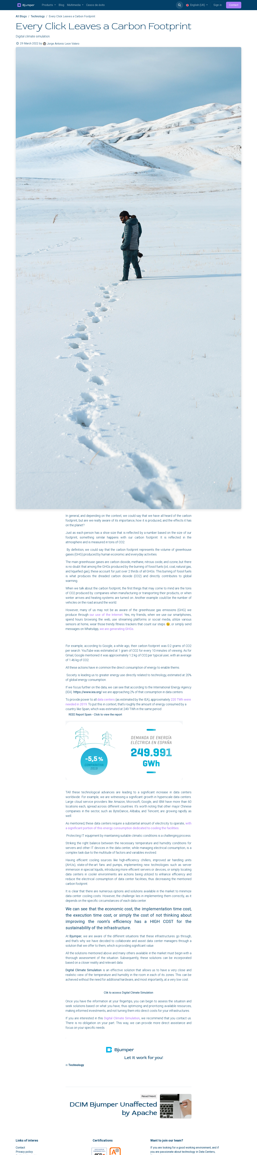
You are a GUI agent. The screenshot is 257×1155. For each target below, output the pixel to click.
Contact (233, 5)
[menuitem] (48, 5)
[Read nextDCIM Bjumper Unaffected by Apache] (175, 1106)
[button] (179, 5)
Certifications (103, 1140)
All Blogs (21, 16)
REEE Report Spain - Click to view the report (95, 714)
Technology (38, 16)
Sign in (217, 5)
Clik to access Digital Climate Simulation (128, 992)
